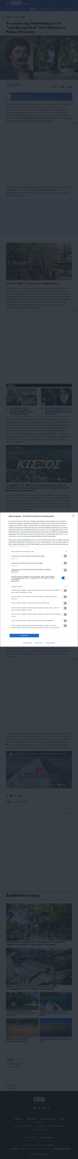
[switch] (64, 556)
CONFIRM (24, 635)
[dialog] (39, 579)
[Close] (74, 516)
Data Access (39, 643)
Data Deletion (27, 643)
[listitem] (39, 551)
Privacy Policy (50, 643)
